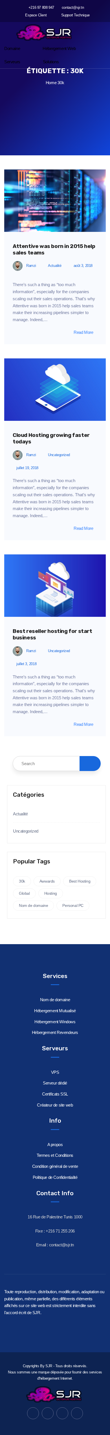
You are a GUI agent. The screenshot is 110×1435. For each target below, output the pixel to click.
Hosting (50, 893)
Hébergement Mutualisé (55, 1010)
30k (22, 881)
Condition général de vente (55, 1166)
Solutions (51, 61)
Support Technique (74, 15)
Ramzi (31, 266)
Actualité (54, 266)
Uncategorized (59, 455)
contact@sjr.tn (73, 7)
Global (24, 893)
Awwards (47, 881)
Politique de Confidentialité (55, 1177)
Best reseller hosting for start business (52, 634)
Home (51, 82)
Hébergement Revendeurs (55, 1032)
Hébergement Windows (54, 1021)
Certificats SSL (55, 1094)
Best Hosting (79, 881)
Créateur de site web (55, 1105)
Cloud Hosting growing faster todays (51, 438)
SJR (48, 1366)
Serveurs (12, 61)
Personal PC (72, 905)
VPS (55, 1072)
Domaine (12, 48)
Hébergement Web (59, 48)
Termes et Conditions (55, 1155)
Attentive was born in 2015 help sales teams (54, 249)
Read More (83, 332)
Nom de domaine (33, 905)
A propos (55, 1144)
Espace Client (35, 15)
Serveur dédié (55, 1083)
